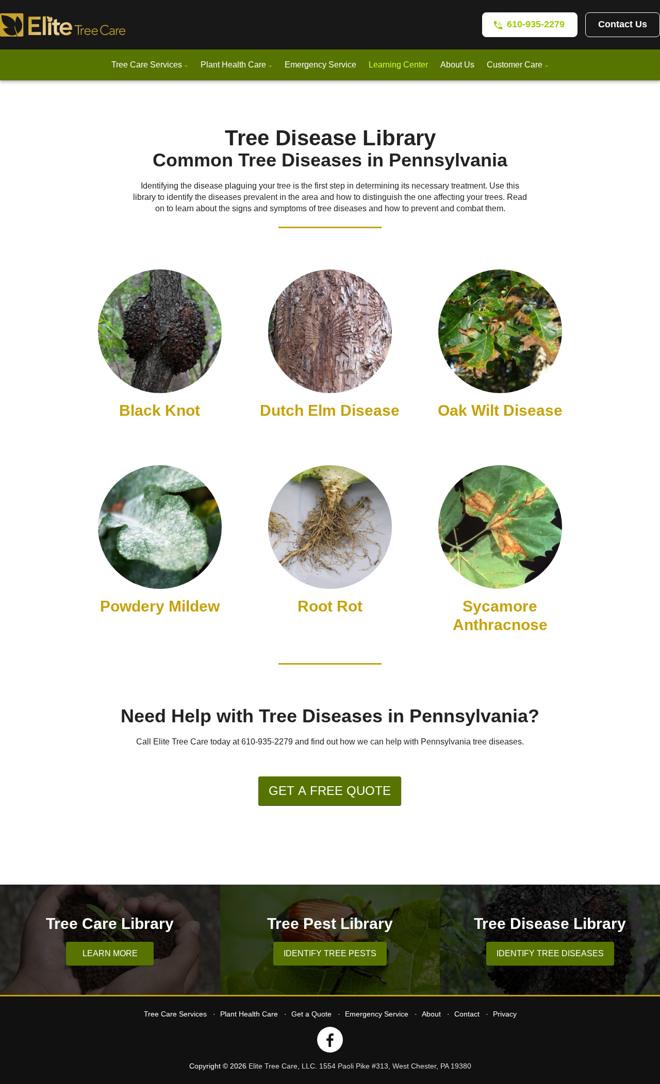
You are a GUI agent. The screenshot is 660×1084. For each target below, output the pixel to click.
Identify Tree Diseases (550, 953)
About (431, 1014)
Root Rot (330, 606)
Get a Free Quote (330, 791)
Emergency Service (320, 64)
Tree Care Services (146, 64)
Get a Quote (311, 1014)
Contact (467, 1014)
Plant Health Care (233, 64)
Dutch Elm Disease (330, 410)
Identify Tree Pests (330, 953)
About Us (457, 64)
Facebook (330, 1040)
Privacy (505, 1014)
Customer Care (514, 64)
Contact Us (622, 24)
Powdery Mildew (160, 606)
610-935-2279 (536, 24)
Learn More (110, 953)
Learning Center (398, 64)
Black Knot (159, 410)
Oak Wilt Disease (500, 410)
